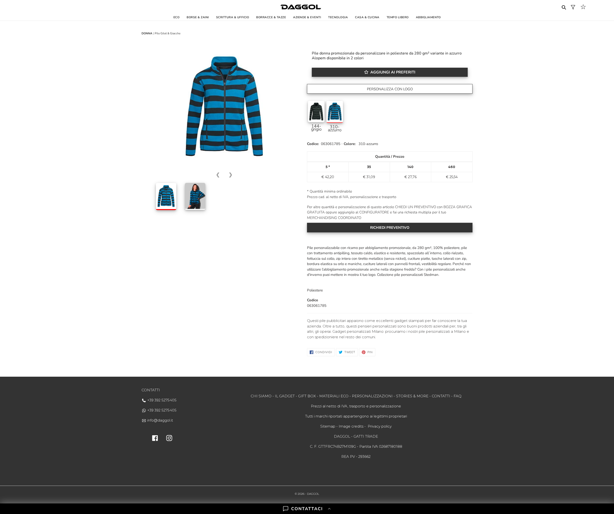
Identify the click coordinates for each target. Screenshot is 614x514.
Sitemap (327, 426)
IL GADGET (285, 396)
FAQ (457, 396)
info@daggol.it (159, 420)
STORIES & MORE (412, 396)
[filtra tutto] (573, 7)
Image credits (351, 426)
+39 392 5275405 (161, 400)
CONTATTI (441, 396)
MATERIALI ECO (333, 396)
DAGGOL (313, 494)
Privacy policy (380, 426)
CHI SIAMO (261, 396)
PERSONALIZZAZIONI (372, 396)
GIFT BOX (307, 396)
